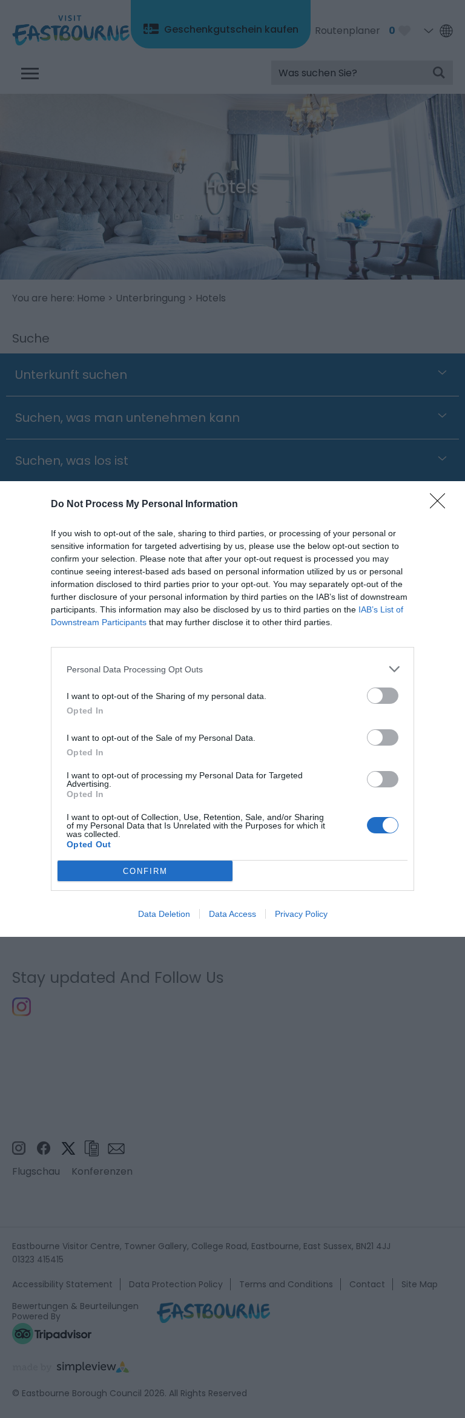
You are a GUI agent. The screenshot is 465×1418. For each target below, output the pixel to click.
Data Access (232, 914)
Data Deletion (164, 914)
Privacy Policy (301, 914)
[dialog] (232, 709)
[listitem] (232, 669)
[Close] (441, 504)
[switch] (382, 696)
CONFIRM (145, 871)
